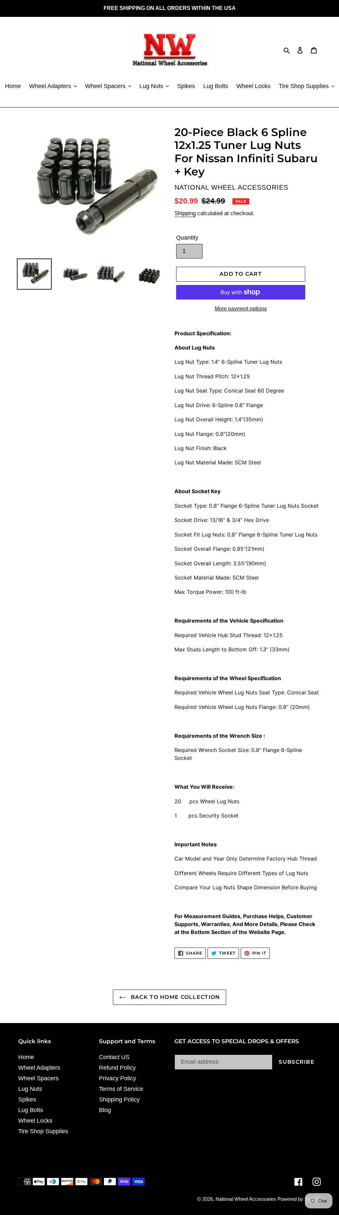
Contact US (114, 1057)
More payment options (241, 308)
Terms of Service (121, 1089)
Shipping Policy (119, 1099)
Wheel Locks (35, 1120)
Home (26, 1057)
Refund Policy (117, 1067)
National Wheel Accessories (246, 1199)
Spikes (27, 1099)
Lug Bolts (30, 1110)
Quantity (187, 237)
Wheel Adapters (39, 1067)
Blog (105, 1110)
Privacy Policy (117, 1078)
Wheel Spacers (38, 1078)
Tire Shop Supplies (43, 1131)
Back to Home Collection (174, 997)
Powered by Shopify (299, 1199)
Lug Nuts (30, 1089)
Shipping (185, 213)
